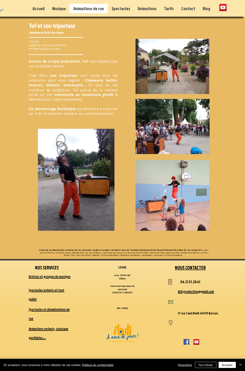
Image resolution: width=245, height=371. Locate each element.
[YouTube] (223, 7)
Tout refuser (205, 365)
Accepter (227, 365)
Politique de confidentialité (98, 365)
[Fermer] (240, 365)
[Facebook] (186, 342)
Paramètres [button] (185, 365)
